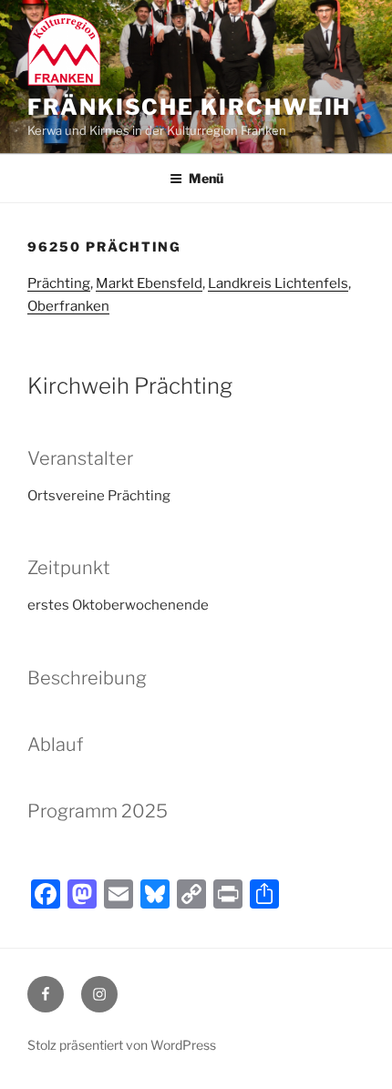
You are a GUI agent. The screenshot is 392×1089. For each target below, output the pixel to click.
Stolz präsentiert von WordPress (121, 1045)
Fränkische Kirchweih (189, 107)
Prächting (58, 283)
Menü (206, 178)
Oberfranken (68, 306)
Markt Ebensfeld (149, 283)
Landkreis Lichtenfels (278, 283)
